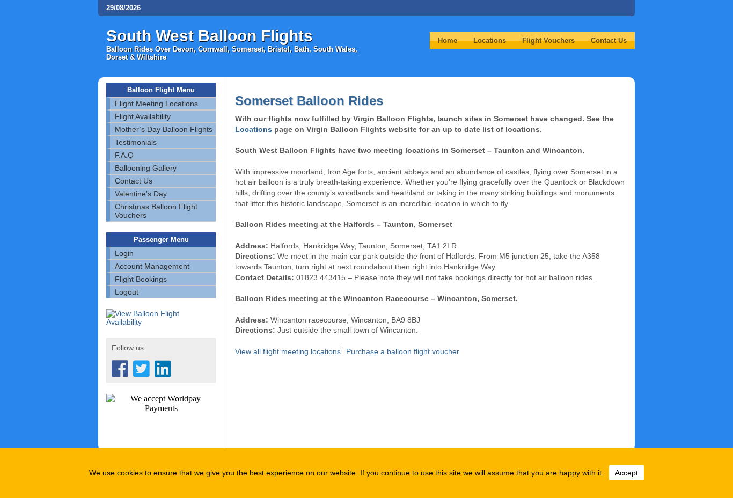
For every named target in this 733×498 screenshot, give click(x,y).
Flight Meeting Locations (156, 103)
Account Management (152, 266)
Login (124, 253)
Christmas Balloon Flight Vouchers (156, 210)
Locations (489, 40)
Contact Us (609, 40)
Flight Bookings (141, 279)
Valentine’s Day (141, 193)
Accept (626, 472)
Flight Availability (143, 116)
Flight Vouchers (548, 40)
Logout (126, 292)
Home (447, 40)
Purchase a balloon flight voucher (402, 351)
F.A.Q (124, 155)
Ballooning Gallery (146, 168)
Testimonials (136, 142)
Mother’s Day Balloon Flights (163, 129)
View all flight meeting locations (289, 351)
